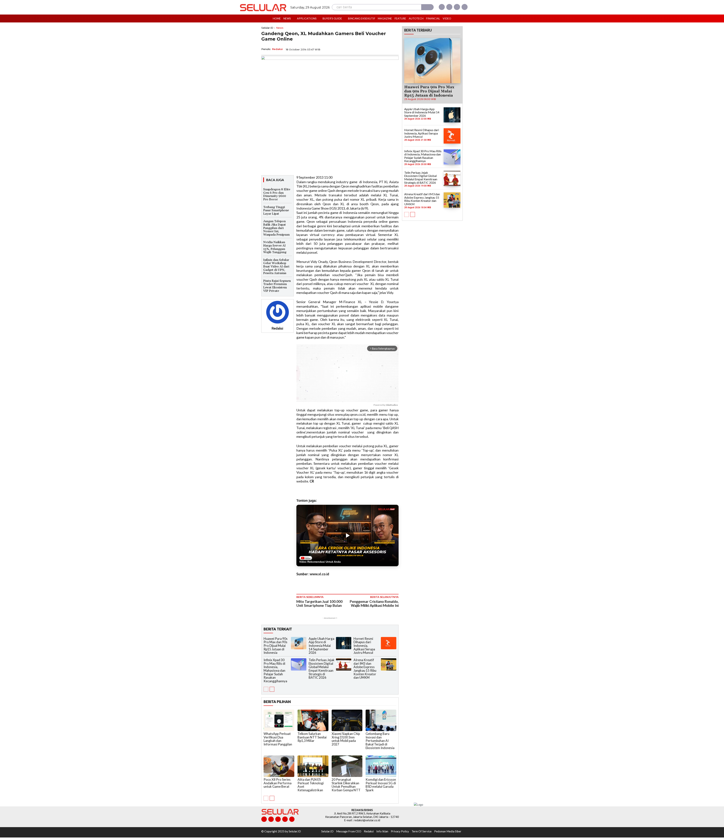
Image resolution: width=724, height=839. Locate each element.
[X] (457, 7)
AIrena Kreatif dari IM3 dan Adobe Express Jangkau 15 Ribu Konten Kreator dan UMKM (365, 668)
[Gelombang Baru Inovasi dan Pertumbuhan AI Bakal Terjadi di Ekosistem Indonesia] (381, 720)
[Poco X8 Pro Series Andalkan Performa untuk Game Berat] (279, 766)
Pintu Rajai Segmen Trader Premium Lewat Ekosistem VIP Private (277, 286)
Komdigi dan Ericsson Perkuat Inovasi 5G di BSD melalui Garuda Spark (381, 785)
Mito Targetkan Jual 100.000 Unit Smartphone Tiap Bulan (319, 603)
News (279, 28)
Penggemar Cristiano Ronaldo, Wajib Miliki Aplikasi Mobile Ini (374, 603)
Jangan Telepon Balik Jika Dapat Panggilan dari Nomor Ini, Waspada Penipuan (276, 227)
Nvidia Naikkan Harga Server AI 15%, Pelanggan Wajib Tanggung (274, 247)
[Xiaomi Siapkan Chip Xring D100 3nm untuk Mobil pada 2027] (347, 720)
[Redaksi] (277, 312)
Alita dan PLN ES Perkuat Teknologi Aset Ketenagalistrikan (311, 785)
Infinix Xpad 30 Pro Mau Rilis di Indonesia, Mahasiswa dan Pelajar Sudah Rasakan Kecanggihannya (275, 670)
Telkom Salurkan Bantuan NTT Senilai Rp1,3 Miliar (312, 737)
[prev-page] (266, 689)
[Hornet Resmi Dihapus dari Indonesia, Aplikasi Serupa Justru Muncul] (388, 643)
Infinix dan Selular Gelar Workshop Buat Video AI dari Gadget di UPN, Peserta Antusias (276, 266)
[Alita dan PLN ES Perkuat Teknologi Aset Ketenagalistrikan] (313, 766)
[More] (395, 49)
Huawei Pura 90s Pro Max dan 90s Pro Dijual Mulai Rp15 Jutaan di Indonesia (276, 646)
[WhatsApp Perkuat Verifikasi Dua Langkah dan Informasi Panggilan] (279, 720)
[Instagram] (449, 7)
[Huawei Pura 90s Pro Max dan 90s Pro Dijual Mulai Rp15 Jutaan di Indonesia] (298, 643)
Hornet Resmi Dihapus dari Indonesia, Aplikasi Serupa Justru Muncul (364, 646)
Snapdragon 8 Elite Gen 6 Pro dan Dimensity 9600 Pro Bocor (276, 194)
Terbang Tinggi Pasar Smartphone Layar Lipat (276, 210)
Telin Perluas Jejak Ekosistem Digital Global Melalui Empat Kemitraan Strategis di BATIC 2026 (321, 668)
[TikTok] (278, 819)
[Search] (427, 7)
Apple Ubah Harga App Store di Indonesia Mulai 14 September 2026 (321, 646)
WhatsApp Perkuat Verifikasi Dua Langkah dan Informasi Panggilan (278, 739)
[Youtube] (465, 7)
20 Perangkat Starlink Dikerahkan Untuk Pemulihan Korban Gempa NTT (346, 785)
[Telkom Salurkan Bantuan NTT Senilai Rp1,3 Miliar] (313, 720)
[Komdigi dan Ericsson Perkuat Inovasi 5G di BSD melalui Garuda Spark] (381, 766)
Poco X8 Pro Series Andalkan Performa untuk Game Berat (277, 783)
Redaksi (277, 49)
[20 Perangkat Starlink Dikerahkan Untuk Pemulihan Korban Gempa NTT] (347, 766)
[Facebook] (442, 7)
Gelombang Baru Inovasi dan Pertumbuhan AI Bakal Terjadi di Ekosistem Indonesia (380, 741)
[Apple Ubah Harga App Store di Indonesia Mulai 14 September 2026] (343, 643)
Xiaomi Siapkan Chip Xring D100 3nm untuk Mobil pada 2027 (346, 739)
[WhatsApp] (377, 49)
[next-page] (272, 689)
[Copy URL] (386, 49)
